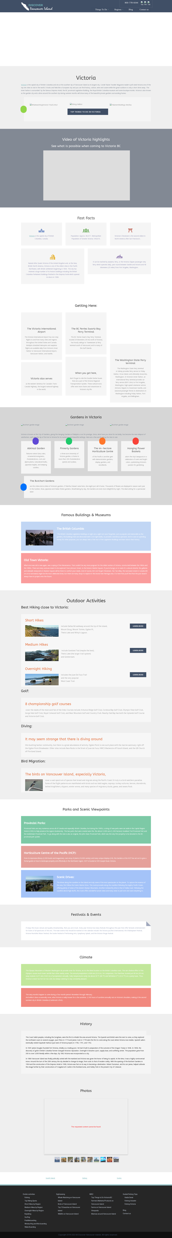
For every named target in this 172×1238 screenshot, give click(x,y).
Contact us (127, 1213)
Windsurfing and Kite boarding (36, 1224)
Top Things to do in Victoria (86, 112)
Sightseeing (60, 1194)
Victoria (23, 85)
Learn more (138, 626)
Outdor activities (29, 1194)
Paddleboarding (30, 1220)
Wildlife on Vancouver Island (68, 1214)
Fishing (27, 1197)
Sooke (119, 1178)
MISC (91, 1194)
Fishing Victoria (130, 1204)
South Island (50, 1178)
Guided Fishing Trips (130, 1194)
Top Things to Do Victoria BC (101, 1197)
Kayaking (28, 1214)
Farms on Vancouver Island (101, 1207)
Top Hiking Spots (31, 1201)
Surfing (27, 1217)
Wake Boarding (30, 1227)
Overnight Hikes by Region (34, 1211)
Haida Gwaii (129, 1197)
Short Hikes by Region (33, 1204)
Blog (124, 1210)
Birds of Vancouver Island (67, 1204)
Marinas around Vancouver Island (103, 1214)
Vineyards (95, 1211)
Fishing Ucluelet (130, 1201)
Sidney (85, 1178)
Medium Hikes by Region (34, 1207)
